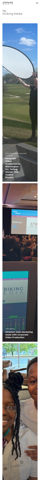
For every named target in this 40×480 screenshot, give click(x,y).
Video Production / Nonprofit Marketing (15, 154)
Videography (10, 329)
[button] (37, 3)
